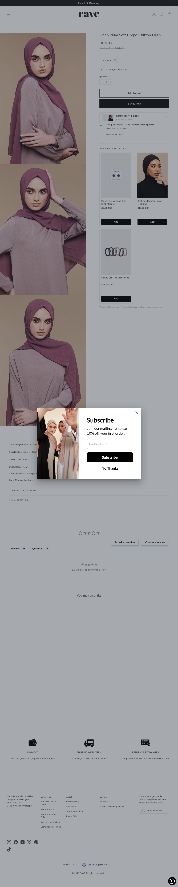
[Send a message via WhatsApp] (172, 881)
